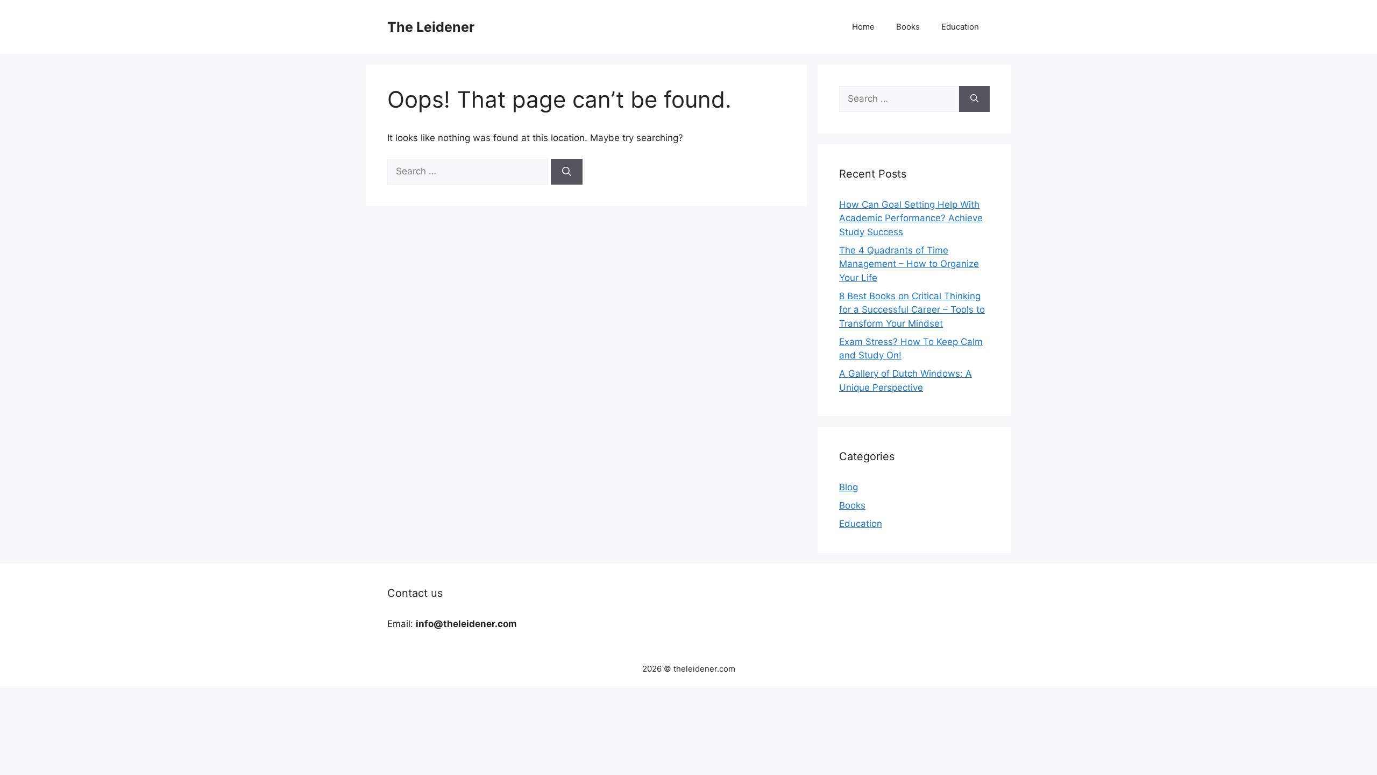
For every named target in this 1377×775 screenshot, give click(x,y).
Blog (848, 487)
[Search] (567, 172)
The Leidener (430, 27)
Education (960, 27)
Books (908, 27)
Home (863, 27)
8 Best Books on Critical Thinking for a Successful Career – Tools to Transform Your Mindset (912, 310)
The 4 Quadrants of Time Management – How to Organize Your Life (909, 264)
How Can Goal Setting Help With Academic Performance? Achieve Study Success (911, 218)
